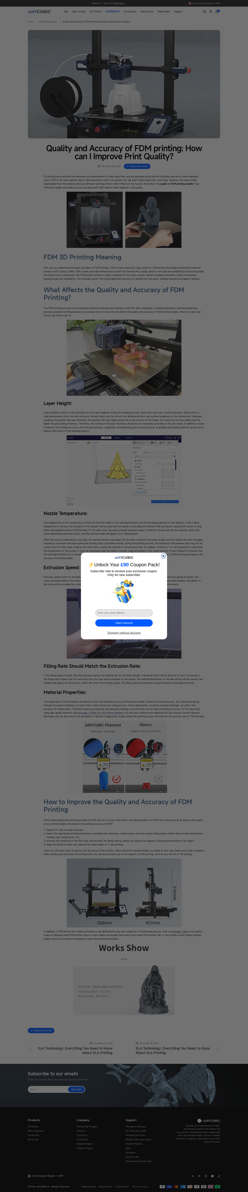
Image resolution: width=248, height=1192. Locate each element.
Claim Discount (124, 623)
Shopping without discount (124, 632)
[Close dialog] (163, 556)
